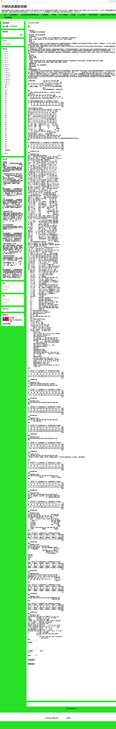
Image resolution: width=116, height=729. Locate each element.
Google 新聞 (82, 14)
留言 (5, 290)
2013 (5, 62)
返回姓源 (7, 150)
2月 (7, 83)
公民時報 (54, 14)
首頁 (5, 14)
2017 (5, 56)
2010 (5, 69)
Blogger (73, 718)
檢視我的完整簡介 (7, 324)
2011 (5, 66)
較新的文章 (31, 704)
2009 (5, 153)
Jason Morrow (62, 718)
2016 (5, 58)
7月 (7, 73)
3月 (7, 81)
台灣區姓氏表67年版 (7, 211)
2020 (5, 51)
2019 (5, 54)
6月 (7, 75)
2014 (5, 60)
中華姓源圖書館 (8, 17)
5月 (7, 77)
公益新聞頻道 (45, 14)
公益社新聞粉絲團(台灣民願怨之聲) (29, 14)
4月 (7, 79)
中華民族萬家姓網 (14, 6)
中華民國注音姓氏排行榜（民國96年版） (12, 174)
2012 (5, 64)
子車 (4, 198)
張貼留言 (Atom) (73, 708)
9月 (7, 71)
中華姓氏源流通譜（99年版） (10, 244)
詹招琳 (13, 318)
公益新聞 (73, 14)
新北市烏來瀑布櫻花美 (8, 225)
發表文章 (6, 287)
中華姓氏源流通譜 (92, 14)
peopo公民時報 (63, 14)
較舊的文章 (113, 704)
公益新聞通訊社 (14, 14)
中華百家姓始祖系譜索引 (9, 256)
